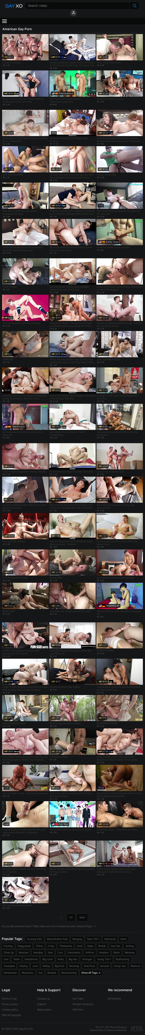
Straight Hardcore (82, 1004)
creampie (9, 965)
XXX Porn (77, 1009)
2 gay (51, 945)
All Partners (114, 998)
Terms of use (9, 998)
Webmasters (44, 1009)
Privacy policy (10, 1004)
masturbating (69, 972)
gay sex (115, 945)
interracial (110, 938)
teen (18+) (93, 938)
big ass (73, 959)
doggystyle (24, 945)
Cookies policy (10, 1009)
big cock (47, 959)
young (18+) (104, 959)
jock (35, 965)
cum (60, 952)
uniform (89, 952)
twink (16, 959)
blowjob (51, 972)
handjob (38, 952)
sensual (104, 965)
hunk (123, 938)
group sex (120, 965)
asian (90, 945)
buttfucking (122, 959)
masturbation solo (57, 938)
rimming (74, 965)
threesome (65, 945)
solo (50, 952)
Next (82, 917)
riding (46, 965)
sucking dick (34, 938)
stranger (87, 959)
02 (70, 917)
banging (77, 938)
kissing (23, 965)
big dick (59, 965)
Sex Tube (77, 998)
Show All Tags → (90, 972)
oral (6, 959)
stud (79, 945)
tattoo (39, 945)
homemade (10, 972)
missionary (28, 972)
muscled (23, 952)
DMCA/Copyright (11, 1015)
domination (74, 952)
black (117, 952)
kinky (61, 959)
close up (9, 952)
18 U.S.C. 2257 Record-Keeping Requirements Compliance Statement (108, 1028)
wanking (130, 952)
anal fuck (89, 965)
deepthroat (31, 959)
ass (41, 972)
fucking (8, 945)
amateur (104, 952)
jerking (129, 945)
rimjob (102, 945)
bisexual (135, 965)
